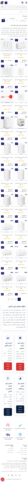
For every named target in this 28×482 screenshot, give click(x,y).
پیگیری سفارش (10, 452)
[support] (12, 475)
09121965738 (9, 461)
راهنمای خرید (10, 448)
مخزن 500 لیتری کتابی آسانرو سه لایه (21, 80)
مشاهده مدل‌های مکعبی (8, 412)
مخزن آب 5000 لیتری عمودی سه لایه (21, 209)
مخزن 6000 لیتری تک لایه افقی (21, 261)
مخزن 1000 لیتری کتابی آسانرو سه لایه (21, 106)
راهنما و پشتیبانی (9, 445)
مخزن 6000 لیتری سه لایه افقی (7, 235)
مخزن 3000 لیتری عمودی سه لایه (21, 235)
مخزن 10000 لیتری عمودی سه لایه (7, 158)
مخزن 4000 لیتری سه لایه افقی (7, 287)
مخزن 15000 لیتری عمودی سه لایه (21, 158)
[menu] (26, 3)
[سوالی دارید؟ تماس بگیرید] (2, 479)
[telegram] (8, 475)
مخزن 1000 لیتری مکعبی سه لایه (21, 54)
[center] (2, 7)
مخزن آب (21, 12)
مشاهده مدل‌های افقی (8, 366)
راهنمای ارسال (10, 450)
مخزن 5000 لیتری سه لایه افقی (7, 261)
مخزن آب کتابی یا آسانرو (22, 452)
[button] (2, 113)
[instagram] (19, 475)
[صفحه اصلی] (25, 12)
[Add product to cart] (16, 61)
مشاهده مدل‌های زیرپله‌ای (20, 409)
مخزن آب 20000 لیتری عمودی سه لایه (7, 132)
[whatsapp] (16, 475)
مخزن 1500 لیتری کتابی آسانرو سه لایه (7, 54)
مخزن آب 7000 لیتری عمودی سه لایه (21, 184)
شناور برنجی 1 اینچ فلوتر (7, 105)
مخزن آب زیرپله (23, 454)
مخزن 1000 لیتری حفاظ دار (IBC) (21, 132)
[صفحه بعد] (8, 299)
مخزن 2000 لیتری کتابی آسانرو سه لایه (7, 80)
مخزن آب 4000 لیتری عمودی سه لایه (7, 209)
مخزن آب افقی (24, 448)
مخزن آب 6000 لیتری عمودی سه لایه (7, 184)
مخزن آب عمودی (23, 450)
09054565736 (19, 461)
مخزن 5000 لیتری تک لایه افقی (21, 287)
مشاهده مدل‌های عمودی (20, 367)
